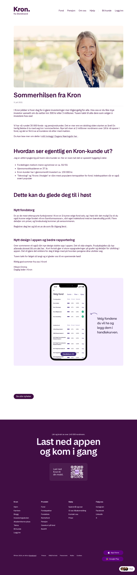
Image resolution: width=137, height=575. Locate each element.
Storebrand (32, 555)
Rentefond (45, 518)
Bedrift (44, 529)
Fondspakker (46, 510)
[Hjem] (22, 11)
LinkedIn (99, 514)
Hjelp (92, 10)
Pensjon (71, 10)
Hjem (16, 507)
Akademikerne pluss (22, 521)
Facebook (100, 510)
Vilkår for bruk (53, 555)
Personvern (64, 555)
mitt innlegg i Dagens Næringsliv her (59, 136)
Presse (43, 555)
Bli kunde (106, 10)
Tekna (16, 525)
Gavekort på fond (48, 525)
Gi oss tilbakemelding (77, 510)
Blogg (16, 514)
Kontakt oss (73, 514)
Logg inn (119, 10)
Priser (70, 518)
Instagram (100, 507)
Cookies (79, 555)
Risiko (72, 555)
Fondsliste (45, 514)
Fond (61, 10)
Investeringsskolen (21, 518)
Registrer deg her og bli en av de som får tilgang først (40, 226)
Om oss (82, 10)
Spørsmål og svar (75, 507)
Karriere (17, 510)
